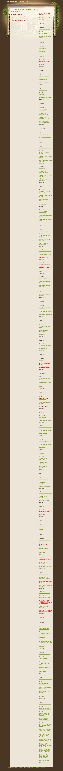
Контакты (48, 4)
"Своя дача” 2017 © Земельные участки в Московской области (38, 767)
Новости (23, 4)
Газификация (35, 4)
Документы (19, 4)
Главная (9, 4)
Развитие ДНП (29, 4)
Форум (52, 4)
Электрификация (42, 4)
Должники (14, 4)
